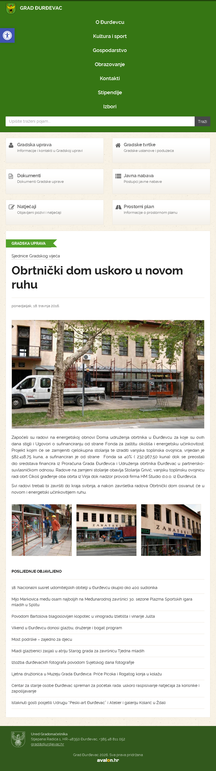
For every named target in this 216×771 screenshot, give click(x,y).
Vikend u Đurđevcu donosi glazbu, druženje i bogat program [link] (67, 628)
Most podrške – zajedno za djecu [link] (42, 639)
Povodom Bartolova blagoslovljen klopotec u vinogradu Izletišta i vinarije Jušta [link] (83, 616)
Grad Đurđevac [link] (34, 8)
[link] (7, 35)
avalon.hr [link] (108, 760)
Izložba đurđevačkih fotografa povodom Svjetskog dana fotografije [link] (73, 662)
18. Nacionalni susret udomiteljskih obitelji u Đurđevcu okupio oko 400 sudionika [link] (85, 587)
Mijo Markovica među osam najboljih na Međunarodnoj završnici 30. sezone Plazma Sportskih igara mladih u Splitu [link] (102, 602)
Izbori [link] (109, 106)
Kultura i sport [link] (110, 36)
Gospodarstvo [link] (110, 50)
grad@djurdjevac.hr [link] (47, 744)
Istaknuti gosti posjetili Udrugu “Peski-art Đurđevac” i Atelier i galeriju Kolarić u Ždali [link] (89, 702)
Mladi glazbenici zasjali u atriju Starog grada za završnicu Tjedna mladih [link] (78, 651)
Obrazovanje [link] (110, 64)
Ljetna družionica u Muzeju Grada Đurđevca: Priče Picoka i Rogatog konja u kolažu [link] (87, 674)
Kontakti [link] (110, 78)
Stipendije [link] (110, 92)
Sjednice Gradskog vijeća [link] (36, 256)
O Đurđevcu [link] (110, 22)
